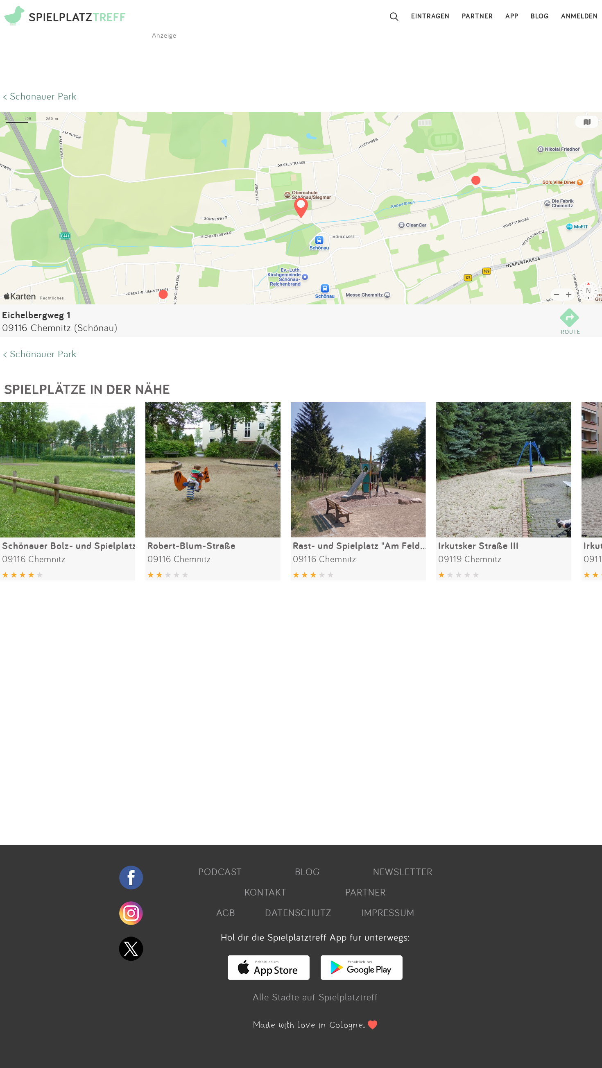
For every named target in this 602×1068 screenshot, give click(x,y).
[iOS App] (269, 976)
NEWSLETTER (402, 871)
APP (511, 16)
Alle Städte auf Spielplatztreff (315, 997)
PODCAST (220, 871)
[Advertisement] (245, 709)
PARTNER (477, 16)
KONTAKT (265, 892)
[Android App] (362, 976)
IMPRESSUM (388, 912)
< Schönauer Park (40, 96)
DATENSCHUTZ (298, 912)
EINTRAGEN (430, 16)
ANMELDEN (579, 16)
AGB (225, 912)
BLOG (540, 16)
